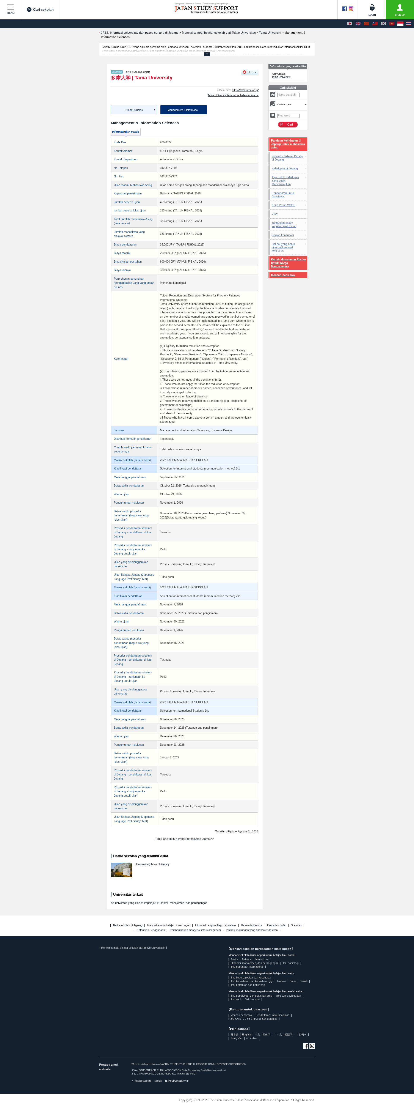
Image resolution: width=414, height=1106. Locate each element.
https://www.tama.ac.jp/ (245, 90)
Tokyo (127, 72)
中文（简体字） (264, 1034)
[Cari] (288, 125)
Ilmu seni (236, 999)
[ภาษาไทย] (408, 23)
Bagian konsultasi (283, 235)
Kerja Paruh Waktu (283, 205)
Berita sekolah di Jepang (127, 925)
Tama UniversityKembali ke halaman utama (233, 95)
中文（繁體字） (286, 1034)
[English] (358, 23)
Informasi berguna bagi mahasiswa (215, 925)
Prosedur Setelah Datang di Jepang (287, 158)
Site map (296, 925)
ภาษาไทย (251, 1038)
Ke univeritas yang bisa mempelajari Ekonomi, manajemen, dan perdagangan (159, 902)
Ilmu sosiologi (290, 963)
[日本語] (350, 23)
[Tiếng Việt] (392, 23)
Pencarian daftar (276, 925)
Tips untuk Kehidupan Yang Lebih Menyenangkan (285, 181)
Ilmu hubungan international (247, 966)
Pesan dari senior (251, 925)
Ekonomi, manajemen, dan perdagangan (255, 963)
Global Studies (134, 110)
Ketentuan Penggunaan (151, 930)
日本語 (234, 1034)
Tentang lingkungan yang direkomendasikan (252, 930)
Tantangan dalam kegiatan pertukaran (284, 224)
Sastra (234, 959)
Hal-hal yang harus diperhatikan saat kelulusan (283, 247)
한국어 (303, 1034)
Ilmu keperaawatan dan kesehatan (251, 977)
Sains (293, 981)
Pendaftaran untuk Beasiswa (283, 194)
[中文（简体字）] (366, 23)
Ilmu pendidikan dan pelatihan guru (251, 995)
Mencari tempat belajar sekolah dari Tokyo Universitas (133, 947)
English (246, 1034)
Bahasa (246, 959)
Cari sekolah (43, 9)
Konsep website (143, 1080)
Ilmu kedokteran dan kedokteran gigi (252, 981)
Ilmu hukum (261, 959)
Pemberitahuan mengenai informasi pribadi (195, 930)
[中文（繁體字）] (375, 23)
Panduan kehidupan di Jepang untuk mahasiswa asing (288, 144)
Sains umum (252, 999)
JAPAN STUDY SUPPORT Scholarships (254, 1018)
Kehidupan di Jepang (285, 168)
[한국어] (383, 23)
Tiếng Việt (236, 1038)
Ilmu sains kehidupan (288, 995)
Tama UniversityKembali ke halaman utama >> (184, 838)
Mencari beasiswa (283, 275)
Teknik (304, 981)
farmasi (281, 981)
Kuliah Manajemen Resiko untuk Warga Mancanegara (288, 263)
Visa (274, 214)
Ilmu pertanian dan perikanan (248, 984)
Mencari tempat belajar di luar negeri (168, 925)
